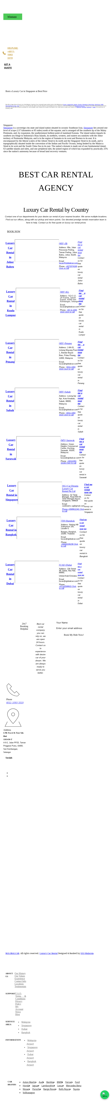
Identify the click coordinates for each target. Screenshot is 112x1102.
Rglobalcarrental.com (80, 105)
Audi (18, 105)
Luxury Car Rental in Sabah (10, 401)
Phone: (65, 509)
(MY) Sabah (65, 392)
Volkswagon (85, 104)
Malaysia (79, 107)
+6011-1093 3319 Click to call (67, 414)
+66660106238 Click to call (69, 545)
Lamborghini (70, 104)
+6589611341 (73, 509)
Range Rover (91, 104)
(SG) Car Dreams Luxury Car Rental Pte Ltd (70, 488)
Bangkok (89, 107)
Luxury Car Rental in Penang (10, 352)
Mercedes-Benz (9, 105)
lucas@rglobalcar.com (68, 263)
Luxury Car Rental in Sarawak (11, 449)
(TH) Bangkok (68, 521)
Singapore (84, 107)
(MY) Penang (65, 343)
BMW (102, 104)
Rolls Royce (97, 104)
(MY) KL (64, 292)
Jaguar (14, 105)
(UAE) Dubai (65, 565)
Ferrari (64, 104)
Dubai (94, 107)
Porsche (80, 104)
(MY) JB (63, 243)
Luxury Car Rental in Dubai (10, 574)
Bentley (75, 104)
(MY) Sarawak (68, 440)
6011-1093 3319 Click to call (67, 368)
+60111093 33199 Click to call (68, 462)
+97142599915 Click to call (67, 587)
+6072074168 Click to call (68, 267)
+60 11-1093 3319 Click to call (68, 311)
